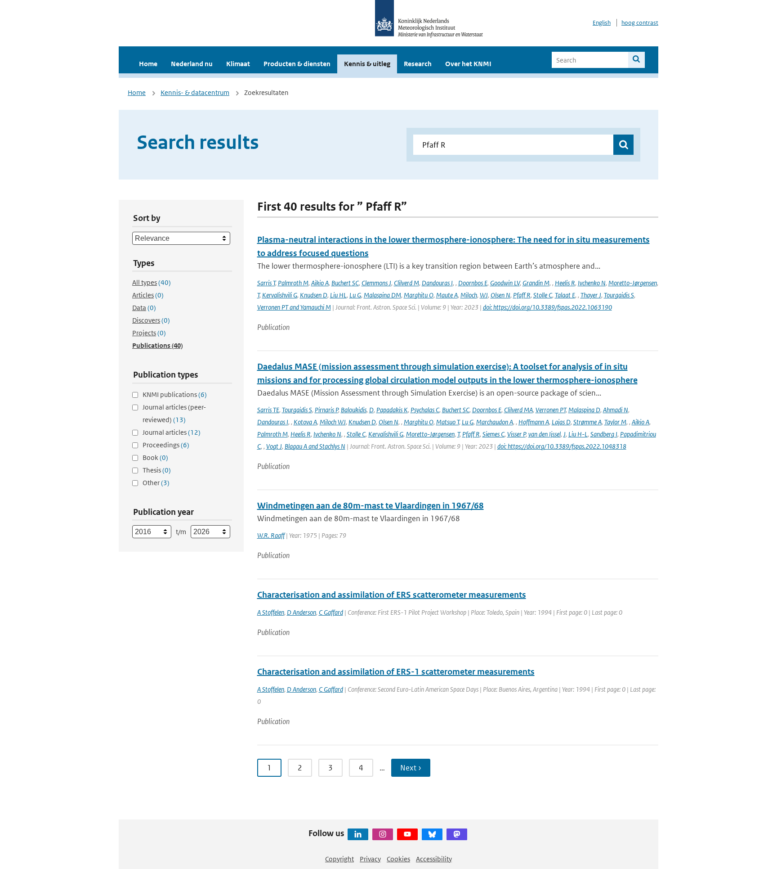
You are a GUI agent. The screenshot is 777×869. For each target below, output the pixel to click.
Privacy (370, 859)
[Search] (636, 60)
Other (156, 482)
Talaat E (565, 295)
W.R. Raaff (271, 535)
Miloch (468, 295)
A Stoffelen (270, 612)
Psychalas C (425, 409)
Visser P (516, 434)
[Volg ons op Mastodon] (457, 834)
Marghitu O (418, 295)
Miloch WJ (333, 422)
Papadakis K (392, 409)
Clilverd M (406, 283)
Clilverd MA (518, 409)
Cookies (398, 859)
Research (418, 63)
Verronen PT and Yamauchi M (294, 307)
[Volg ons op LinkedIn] (358, 834)
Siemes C (493, 434)
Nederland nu (192, 63)
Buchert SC (345, 283)
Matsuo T (447, 422)
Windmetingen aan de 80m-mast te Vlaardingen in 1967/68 (370, 505)
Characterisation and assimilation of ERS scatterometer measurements (391, 595)
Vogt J (274, 446)
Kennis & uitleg (367, 63)
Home (148, 63)
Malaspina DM (382, 295)
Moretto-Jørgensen (632, 283)
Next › (410, 768)
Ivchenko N (592, 283)
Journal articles (172, 432)
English (602, 23)
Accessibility (434, 859)
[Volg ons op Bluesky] (432, 834)
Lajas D (561, 422)
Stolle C (542, 295)
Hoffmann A (533, 422)
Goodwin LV (505, 283)
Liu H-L (578, 434)
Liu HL (338, 295)
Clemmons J (376, 283)
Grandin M (535, 283)
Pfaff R (522, 295)
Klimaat (238, 63)
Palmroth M (293, 283)
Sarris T (266, 283)
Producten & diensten (296, 63)
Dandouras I (437, 283)
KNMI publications (175, 394)
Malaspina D (584, 409)
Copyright (339, 859)
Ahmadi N (615, 409)
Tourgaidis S (619, 295)
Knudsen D (313, 295)
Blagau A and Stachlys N (315, 446)
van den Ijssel (544, 434)
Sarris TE (268, 409)
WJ (484, 295)
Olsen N (500, 295)
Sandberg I (603, 434)
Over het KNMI (468, 63)
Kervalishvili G (279, 295)
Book (155, 457)
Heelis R (565, 283)
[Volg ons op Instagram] (383, 834)
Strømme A (587, 422)
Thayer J (591, 295)
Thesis (157, 470)
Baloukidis (353, 409)
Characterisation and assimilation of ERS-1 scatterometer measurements (396, 671)
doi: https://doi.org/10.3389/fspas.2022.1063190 (547, 307)
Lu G (355, 295)
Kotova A (305, 422)
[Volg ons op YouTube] (407, 834)
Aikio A (320, 283)
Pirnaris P (326, 409)
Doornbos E (472, 283)
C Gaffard (331, 612)
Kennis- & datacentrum (195, 92)
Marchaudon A (494, 422)
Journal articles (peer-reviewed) (174, 413)
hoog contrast (639, 23)
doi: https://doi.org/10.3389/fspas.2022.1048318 (561, 446)
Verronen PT (551, 409)
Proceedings (166, 445)
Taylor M (615, 422)
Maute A (447, 295)
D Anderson (301, 612)
